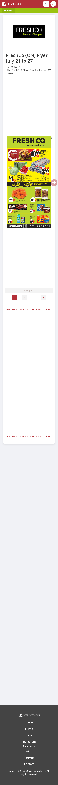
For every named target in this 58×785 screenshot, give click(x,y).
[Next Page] (54, 182)
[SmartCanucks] (22, 4)
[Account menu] (53, 4)
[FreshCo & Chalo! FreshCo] (29, 31)
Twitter (29, 751)
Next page (29, 290)
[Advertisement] (29, 106)
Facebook (29, 746)
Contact (29, 764)
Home (29, 729)
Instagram (29, 741)
